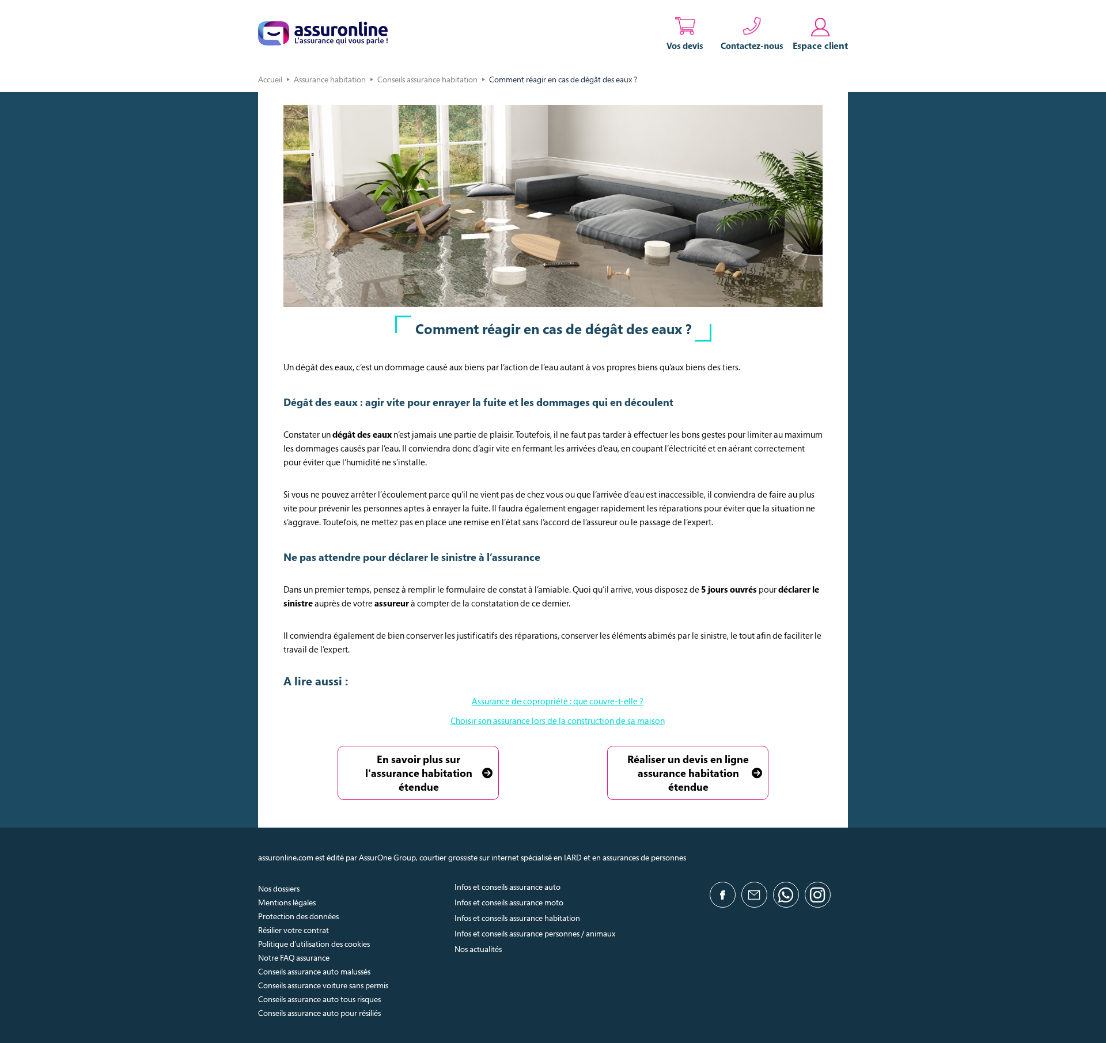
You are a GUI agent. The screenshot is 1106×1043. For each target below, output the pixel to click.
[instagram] (818, 895)
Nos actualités (478, 948)
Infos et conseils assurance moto (508, 902)
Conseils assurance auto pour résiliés (319, 1012)
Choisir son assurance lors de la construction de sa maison (557, 720)
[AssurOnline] (323, 33)
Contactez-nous (752, 45)
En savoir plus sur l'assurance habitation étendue (418, 773)
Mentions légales (287, 902)
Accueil (270, 79)
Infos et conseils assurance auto (507, 886)
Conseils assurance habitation (427, 79)
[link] (820, 33)
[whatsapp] (786, 895)
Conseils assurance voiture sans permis (323, 985)
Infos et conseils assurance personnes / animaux (534, 933)
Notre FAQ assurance (293, 957)
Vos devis (684, 45)
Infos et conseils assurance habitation (517, 917)
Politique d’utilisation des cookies (314, 943)
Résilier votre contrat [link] (293, 929)
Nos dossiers (279, 888)
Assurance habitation (330, 79)
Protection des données (298, 916)
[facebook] (723, 895)
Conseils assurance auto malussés (314, 971)
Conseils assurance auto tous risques (319, 998)
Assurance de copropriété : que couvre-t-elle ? (557, 701)
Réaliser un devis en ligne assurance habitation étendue (688, 773)
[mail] (754, 895)
